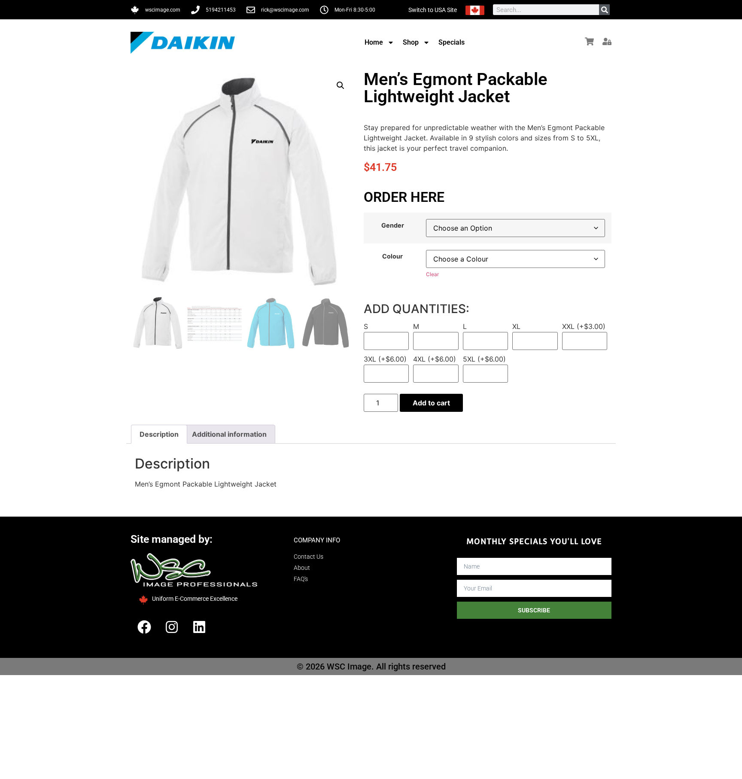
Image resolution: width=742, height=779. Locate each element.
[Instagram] (172, 627)
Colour (392, 256)
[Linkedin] (199, 627)
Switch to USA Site (432, 9)
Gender (392, 225)
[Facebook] (144, 627)
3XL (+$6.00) (385, 359)
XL (516, 327)
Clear (432, 274)
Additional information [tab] (229, 434)
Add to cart (431, 403)
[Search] (604, 9)
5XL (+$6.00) (484, 359)
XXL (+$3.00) (583, 327)
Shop (411, 42)
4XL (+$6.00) (434, 359)
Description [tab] (159, 434)
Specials (451, 42)
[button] (340, 85)
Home (374, 42)
